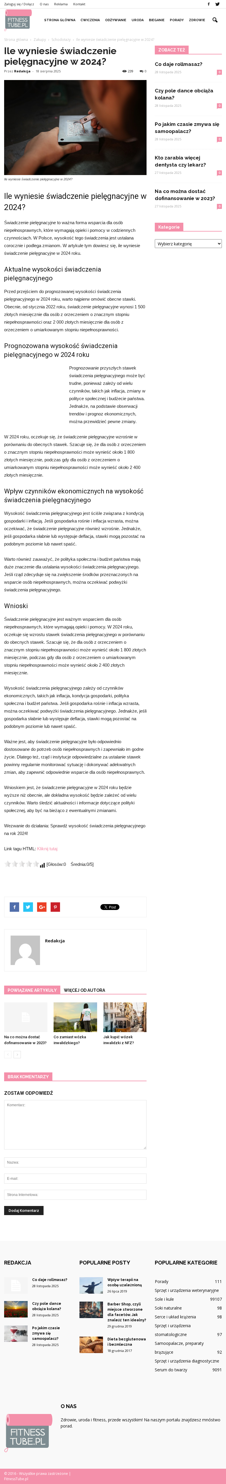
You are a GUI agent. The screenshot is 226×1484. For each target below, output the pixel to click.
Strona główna (59, 20)
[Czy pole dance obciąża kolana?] (16, 1309)
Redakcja (22, 71)
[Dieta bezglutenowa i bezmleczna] (91, 1345)
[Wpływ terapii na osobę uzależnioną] (91, 1285)
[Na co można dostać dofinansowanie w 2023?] (25, 1017)
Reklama (61, 4)
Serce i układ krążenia (175, 1317)
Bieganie (156, 20)
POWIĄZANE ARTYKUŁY (32, 990)
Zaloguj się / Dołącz (19, 4)
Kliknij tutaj (47, 848)
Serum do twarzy (171, 1369)
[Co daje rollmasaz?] (16, 1285)
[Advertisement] (33, 396)
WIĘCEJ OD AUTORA (84, 990)
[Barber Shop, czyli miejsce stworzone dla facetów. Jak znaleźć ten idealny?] (91, 1310)
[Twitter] (217, 4)
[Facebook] (208, 4)
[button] (215, 20)
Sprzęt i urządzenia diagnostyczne (187, 1361)
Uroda (138, 20)
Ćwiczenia (90, 20)
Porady (177, 20)
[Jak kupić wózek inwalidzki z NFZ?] (125, 1017)
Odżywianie (115, 20)
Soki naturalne (168, 1308)
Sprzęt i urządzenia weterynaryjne (187, 1290)
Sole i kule (164, 1299)
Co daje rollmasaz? (178, 64)
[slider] (21, 863)
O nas (44, 4)
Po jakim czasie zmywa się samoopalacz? (46, 1333)
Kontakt (79, 4)
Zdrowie (197, 20)
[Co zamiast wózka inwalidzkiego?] (75, 1017)
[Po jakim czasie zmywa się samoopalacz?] (16, 1333)
